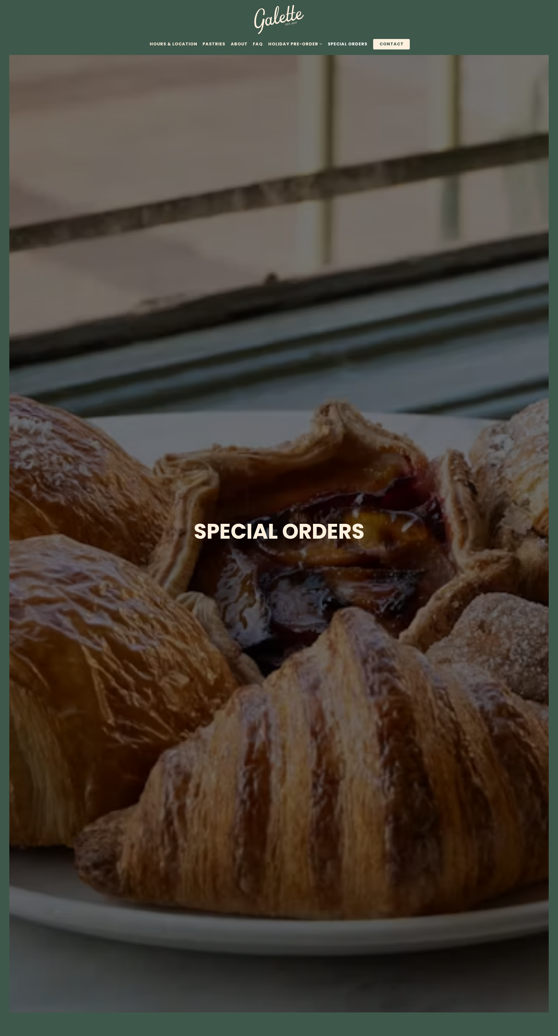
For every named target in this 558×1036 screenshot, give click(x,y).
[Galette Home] (279, 19)
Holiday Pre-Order (295, 44)
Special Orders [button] (347, 44)
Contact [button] (392, 44)
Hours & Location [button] (173, 44)
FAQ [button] (258, 44)
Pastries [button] (214, 44)
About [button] (239, 44)
